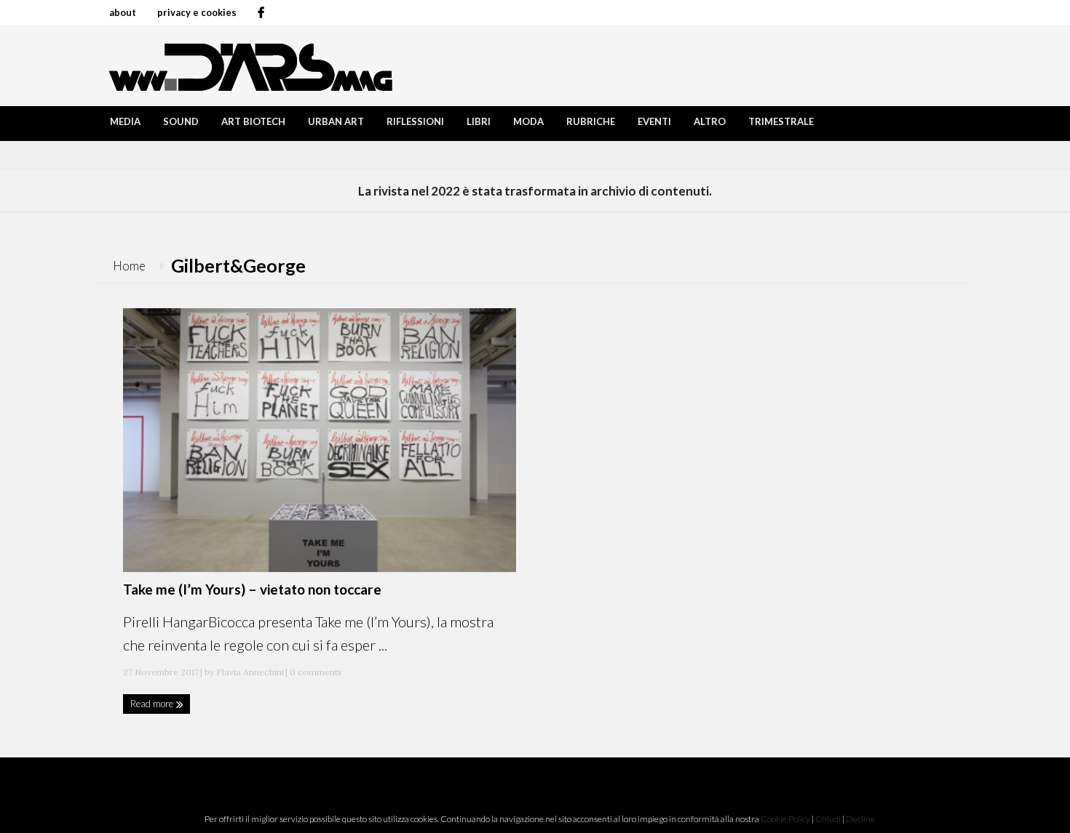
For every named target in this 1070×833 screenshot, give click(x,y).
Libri (479, 121)
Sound (181, 121)
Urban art (336, 121)
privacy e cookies (197, 12)
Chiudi (828, 818)
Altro (710, 121)
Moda (528, 121)
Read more (152, 703)
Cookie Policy (785, 818)
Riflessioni (415, 121)
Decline (860, 818)
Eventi (654, 121)
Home (129, 265)
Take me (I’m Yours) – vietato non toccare (252, 589)
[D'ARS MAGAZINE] (247, 65)
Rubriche (590, 121)
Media (125, 121)
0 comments (315, 672)
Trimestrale (781, 121)
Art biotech (253, 121)
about (122, 12)
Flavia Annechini (250, 672)
